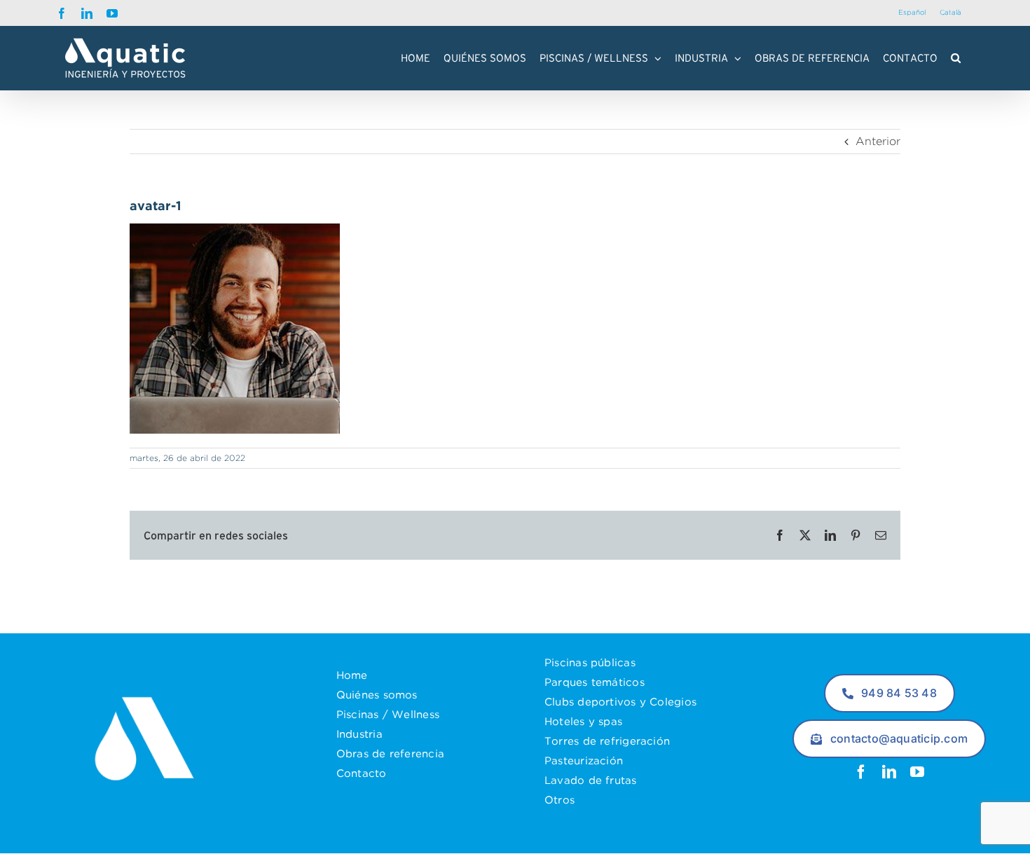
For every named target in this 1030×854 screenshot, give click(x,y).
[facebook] (861, 772)
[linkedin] (889, 772)
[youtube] (917, 772)
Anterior (878, 141)
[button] (956, 58)
